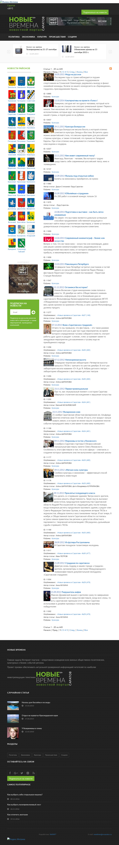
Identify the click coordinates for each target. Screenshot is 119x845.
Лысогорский (21, 168)
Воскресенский (31, 208)
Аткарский (31, 235)
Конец (80, 71)
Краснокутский (12, 181)
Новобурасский (31, 154)
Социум (72, 37)
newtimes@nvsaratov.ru (103, 834)
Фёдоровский (31, 87)
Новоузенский (21, 154)
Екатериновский (31, 195)
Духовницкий (12, 208)
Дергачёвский (21, 208)
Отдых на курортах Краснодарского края (40, 716)
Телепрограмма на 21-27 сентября (41, 50)
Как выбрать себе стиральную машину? (25, 795)
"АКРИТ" (53, 834)
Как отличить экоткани (17, 815)
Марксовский (12, 168)
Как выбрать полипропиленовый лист (24, 805)
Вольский (12, 222)
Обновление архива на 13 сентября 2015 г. (85, 51)
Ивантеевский (12, 195)
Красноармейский (21, 181)
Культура (42, 37)
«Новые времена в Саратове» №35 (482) (73, 350)
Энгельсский (12, 87)
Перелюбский (31, 141)
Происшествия (57, 37)
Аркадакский (12, 249)
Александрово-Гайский (21, 250)
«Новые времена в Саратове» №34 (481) (73, 402)
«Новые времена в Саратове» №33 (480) (73, 460)
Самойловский (21, 114)
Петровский (21, 141)
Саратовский (12, 114)
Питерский (12, 141)
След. (72, 71)
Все (86, 71)
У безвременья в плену (32, 729)
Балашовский (31, 222)
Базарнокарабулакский (21, 235)
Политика (14, 37)
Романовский (12, 127)
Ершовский (21, 195)
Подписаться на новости (95, 12)
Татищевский (21, 100)
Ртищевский (31, 114)
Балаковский (12, 235)
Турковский (12, 100)
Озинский (12, 154)
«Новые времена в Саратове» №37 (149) (73, 315)
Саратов (11, 6)
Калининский (31, 181)
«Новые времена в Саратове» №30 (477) (73, 553)
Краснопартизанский (31, 168)
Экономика (28, 37)
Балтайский (21, 222)
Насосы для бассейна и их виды (36, 703)
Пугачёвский (31, 127)
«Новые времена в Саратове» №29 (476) (73, 582)
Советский (31, 100)
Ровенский (21, 127)
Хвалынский (21, 87)
